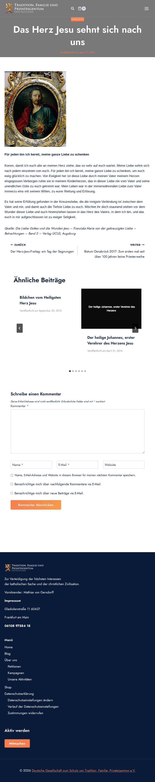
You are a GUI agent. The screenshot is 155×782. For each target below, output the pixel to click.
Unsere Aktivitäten (20, 679)
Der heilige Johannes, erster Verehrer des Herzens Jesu (111, 340)
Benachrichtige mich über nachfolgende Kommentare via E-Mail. (58, 484)
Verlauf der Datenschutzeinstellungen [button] (33, 706)
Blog (8, 653)
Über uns (11, 660)
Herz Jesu (77, 19)
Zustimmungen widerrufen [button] (25, 713)
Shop (8, 687)
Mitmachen (17, 743)
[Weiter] (135, 328)
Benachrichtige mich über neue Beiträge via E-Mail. (49, 493)
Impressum (13, 600)
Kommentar (20, 406)
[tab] (70, 371)
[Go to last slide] (20, 328)
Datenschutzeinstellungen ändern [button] (30, 700)
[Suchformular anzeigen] (72, 8)
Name (17, 465)
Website (110, 465)
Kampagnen (16, 673)
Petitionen (14, 666)
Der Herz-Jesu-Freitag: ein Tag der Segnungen (42, 248)
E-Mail (63, 465)
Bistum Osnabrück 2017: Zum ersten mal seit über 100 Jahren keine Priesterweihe (114, 251)
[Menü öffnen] (146, 8)
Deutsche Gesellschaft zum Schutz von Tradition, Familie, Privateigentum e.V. (83, 770)
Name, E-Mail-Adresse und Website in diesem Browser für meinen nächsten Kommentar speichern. (75, 475)
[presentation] (111, 309)
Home (9, 647)
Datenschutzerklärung (19, 693)
